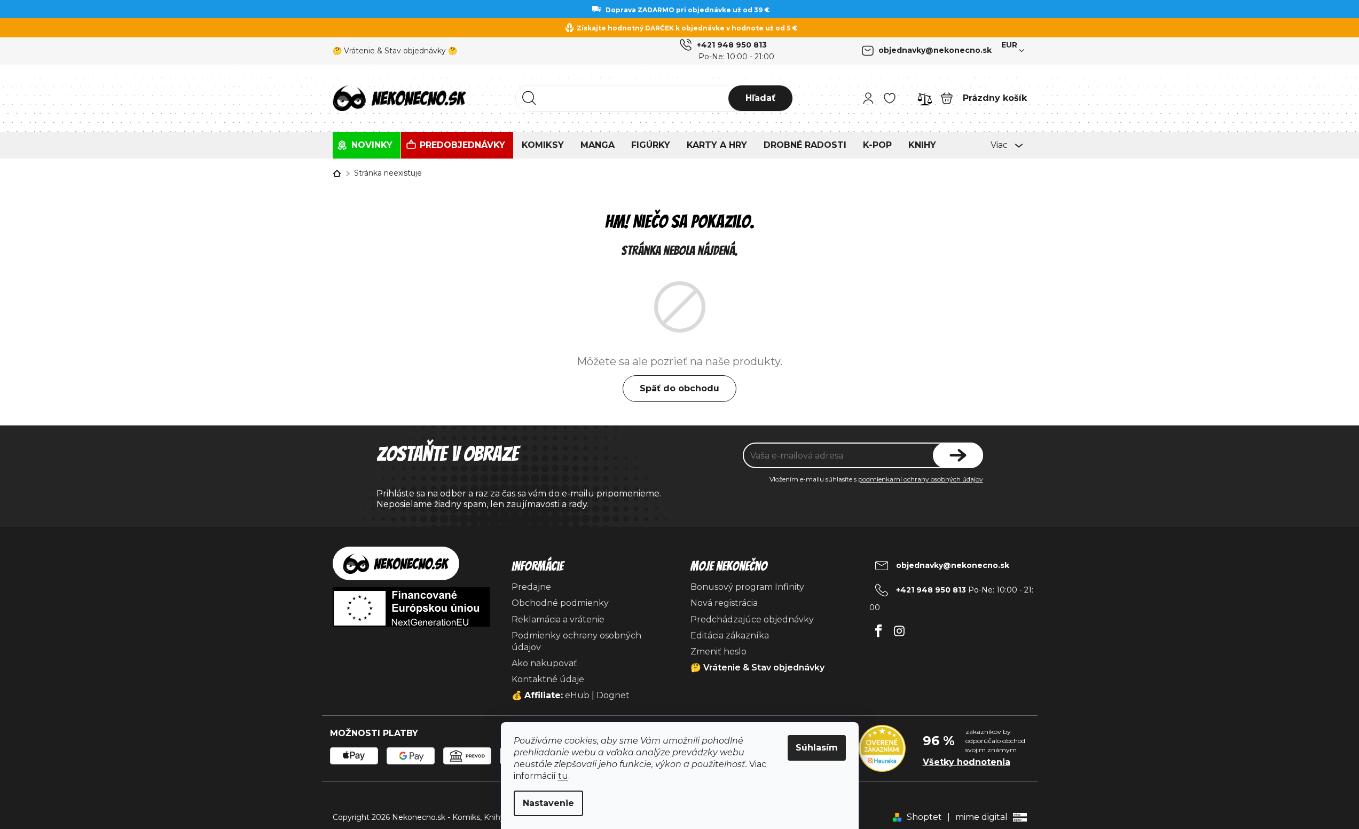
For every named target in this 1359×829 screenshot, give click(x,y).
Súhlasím (817, 748)
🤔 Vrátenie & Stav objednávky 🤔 (395, 51)
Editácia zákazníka (729, 635)
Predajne (531, 587)
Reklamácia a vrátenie (558, 619)
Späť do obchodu (679, 388)
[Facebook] (878, 628)
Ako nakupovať (544, 663)
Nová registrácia (724, 603)
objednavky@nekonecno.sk (935, 50)
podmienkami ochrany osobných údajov (920, 479)
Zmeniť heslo (718, 651)
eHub (577, 695)
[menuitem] (366, 145)
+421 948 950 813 (732, 45)
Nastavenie (548, 803)
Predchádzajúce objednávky (752, 619)
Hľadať (760, 98)
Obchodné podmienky (560, 603)
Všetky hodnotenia (966, 762)
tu (563, 776)
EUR (1009, 45)
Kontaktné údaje (548, 679)
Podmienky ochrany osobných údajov (576, 641)
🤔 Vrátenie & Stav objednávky (757, 667)
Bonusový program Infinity (747, 587)
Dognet (613, 695)
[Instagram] (899, 628)
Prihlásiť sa (958, 455)
